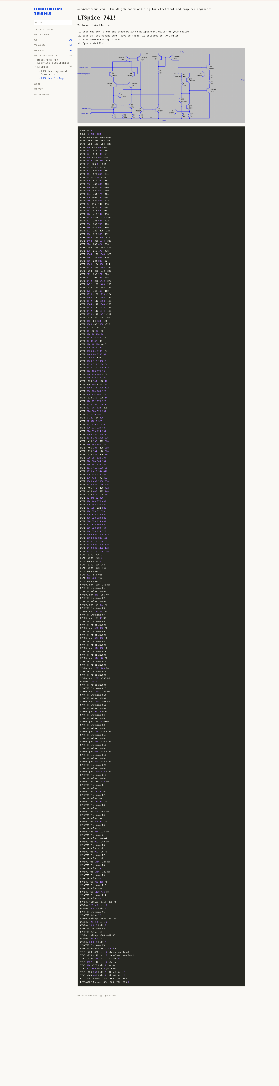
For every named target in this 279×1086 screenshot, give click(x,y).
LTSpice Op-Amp (52, 78)
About (37, 84)
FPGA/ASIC (40, 45)
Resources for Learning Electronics (53, 61)
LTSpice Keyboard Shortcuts (54, 73)
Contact (38, 89)
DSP (36, 40)
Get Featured (41, 95)
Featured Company (44, 29)
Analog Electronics (45, 56)
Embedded (39, 51)
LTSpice (43, 67)
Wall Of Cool (41, 35)
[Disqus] (161, 1039)
